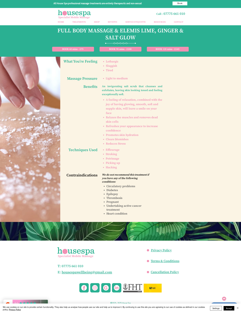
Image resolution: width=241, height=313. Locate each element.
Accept (229, 308)
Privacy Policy (161, 250)
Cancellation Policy (165, 272)
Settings (216, 308)
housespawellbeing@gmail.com (87, 272)
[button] (79, 22)
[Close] (237, 308)
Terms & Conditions (165, 261)
